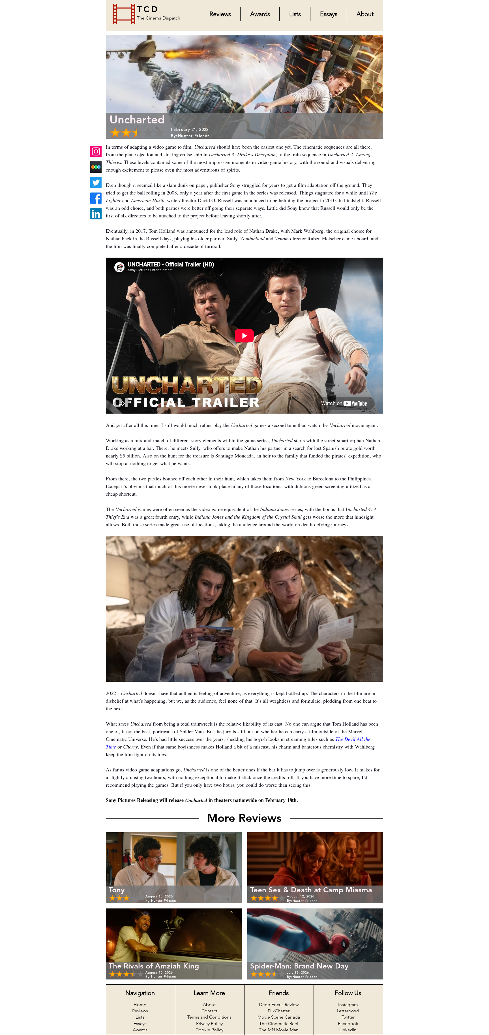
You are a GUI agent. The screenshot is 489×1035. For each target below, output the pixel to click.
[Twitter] (96, 182)
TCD (148, 9)
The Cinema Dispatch (158, 18)
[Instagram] (96, 151)
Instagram (348, 1004)
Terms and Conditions (209, 1017)
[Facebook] (96, 198)
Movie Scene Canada (279, 1017)
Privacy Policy (209, 1023)
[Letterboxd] (96, 167)
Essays (140, 1023)
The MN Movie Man (279, 1029)
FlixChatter (278, 1010)
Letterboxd (348, 1010)
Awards (140, 1029)
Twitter (348, 1017)
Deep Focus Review (279, 1004)
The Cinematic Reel (278, 1023)
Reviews (140, 1010)
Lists (140, 1017)
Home (140, 1004)
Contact (209, 1010)
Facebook (348, 1023)
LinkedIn (348, 1029)
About (209, 1004)
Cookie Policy (209, 1029)
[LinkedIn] (96, 213)
